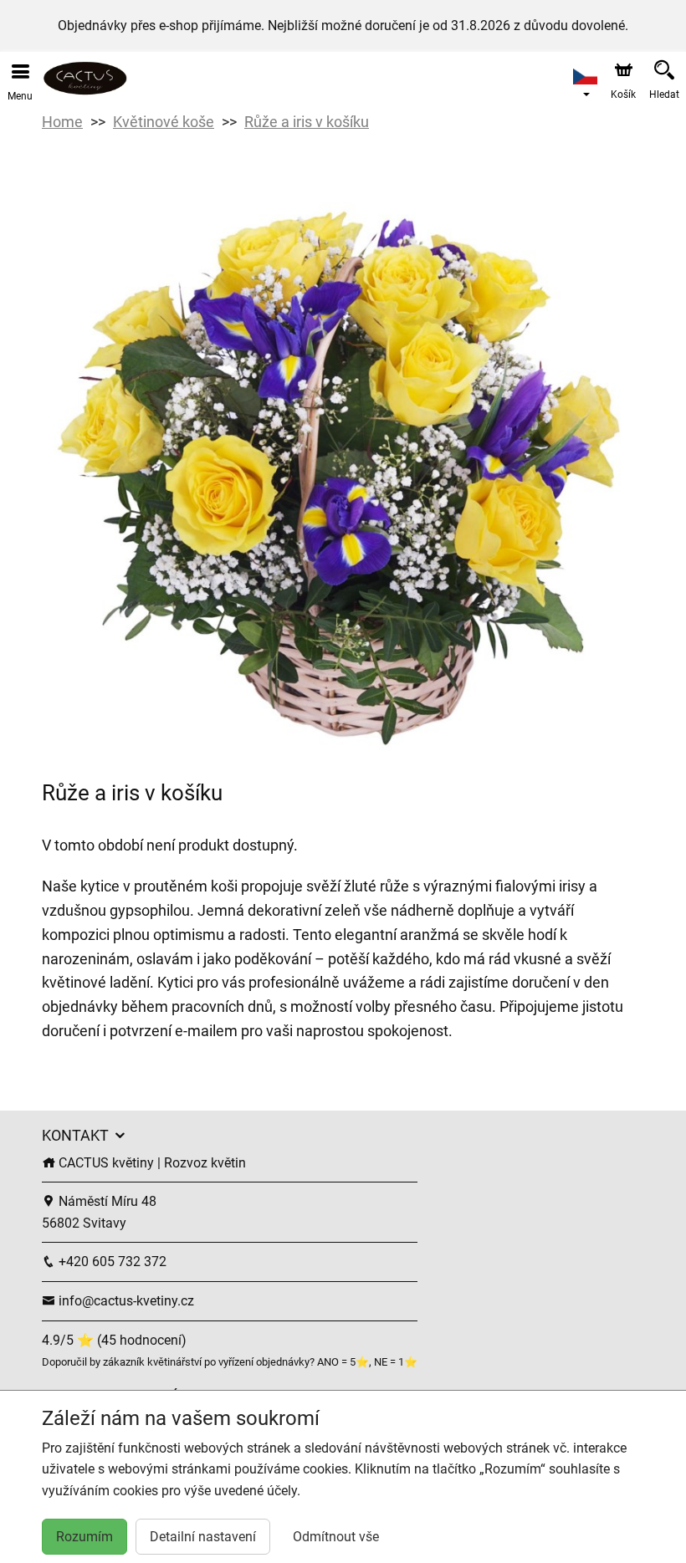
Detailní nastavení (203, 1537)
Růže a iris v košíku (306, 121)
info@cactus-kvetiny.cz (124, 1301)
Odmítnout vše (336, 1537)
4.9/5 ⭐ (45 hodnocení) (114, 1340)
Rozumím (84, 1537)
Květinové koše (163, 121)
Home (62, 121)
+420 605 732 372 (110, 1261)
